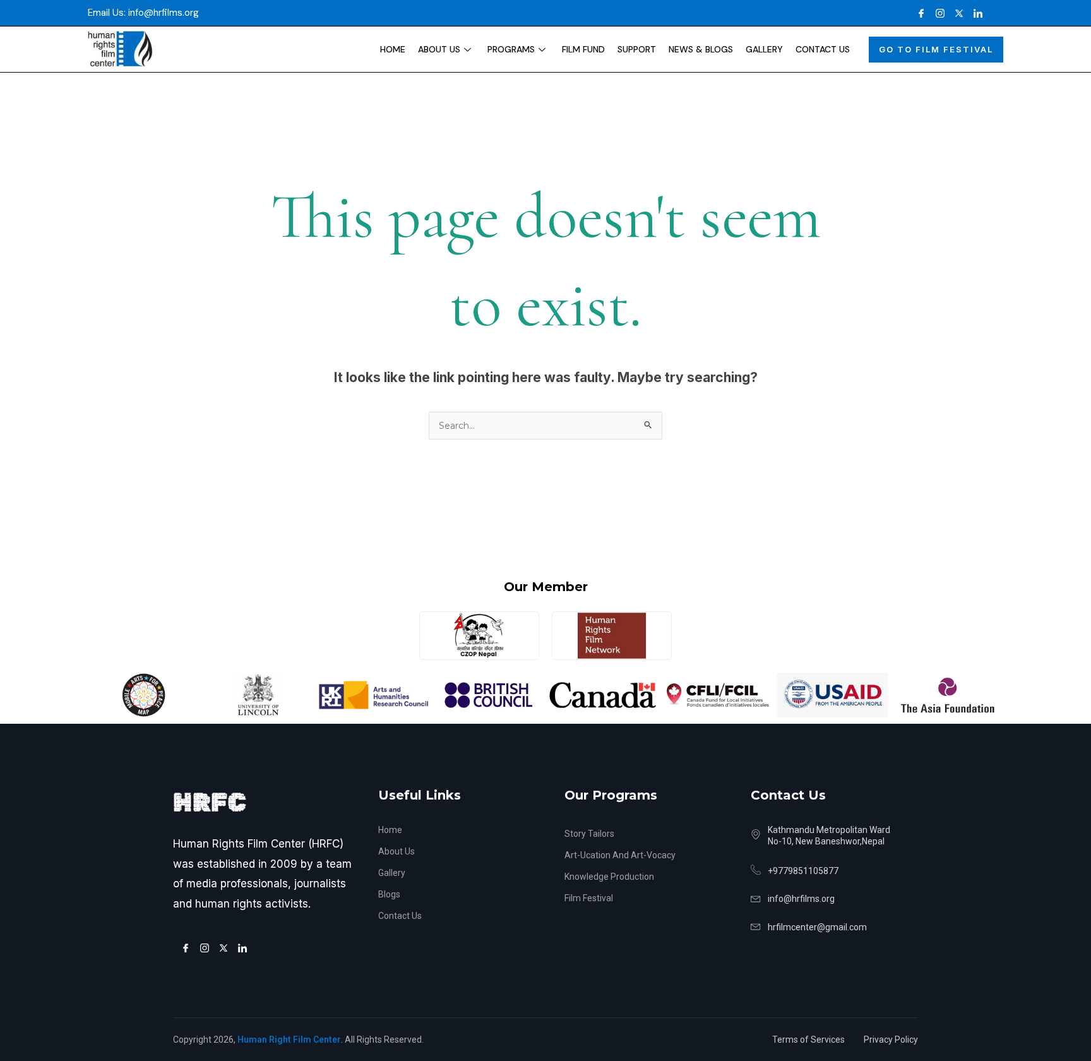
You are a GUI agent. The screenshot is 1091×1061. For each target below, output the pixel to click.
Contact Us (823, 49)
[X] (955, 13)
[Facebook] (918, 13)
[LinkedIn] (974, 13)
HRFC (209, 802)
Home (392, 49)
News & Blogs (701, 49)
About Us (439, 49)
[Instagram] (937, 13)
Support (636, 49)
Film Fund (583, 49)
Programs (511, 49)
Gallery (764, 49)
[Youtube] (993, 13)
